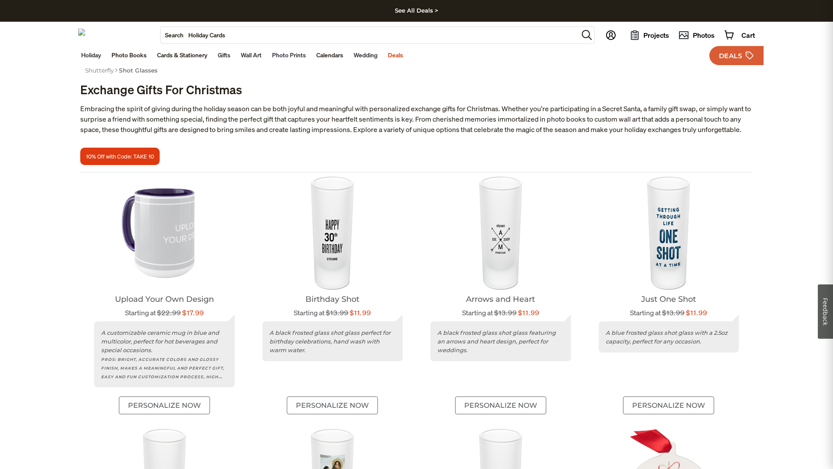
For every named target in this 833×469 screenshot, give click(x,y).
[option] (99, 70)
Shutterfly (99, 70)
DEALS (730, 56)
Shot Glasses (138, 70)
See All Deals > (416, 10)
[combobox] (369, 35)
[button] (586, 35)
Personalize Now (164, 405)
